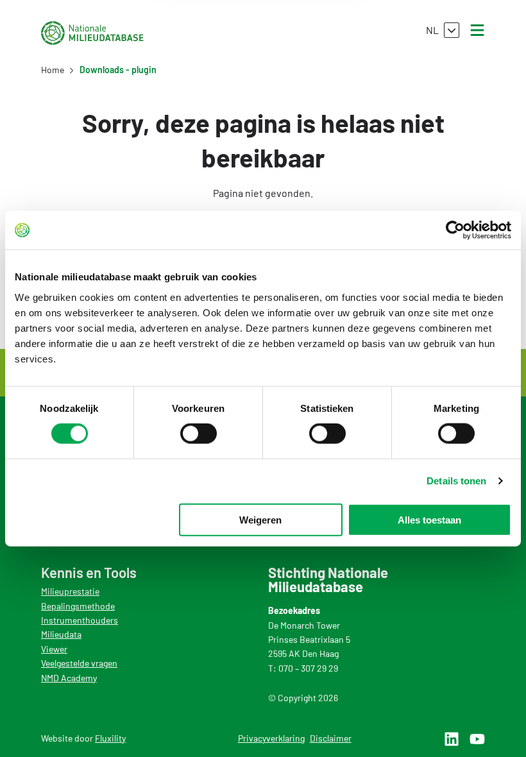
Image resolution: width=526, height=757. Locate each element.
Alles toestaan (429, 519)
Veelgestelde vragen (79, 663)
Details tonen (456, 480)
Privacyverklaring (271, 738)
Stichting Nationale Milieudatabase (92, 32)
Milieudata (61, 634)
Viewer (54, 648)
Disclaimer (331, 738)
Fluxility (110, 738)
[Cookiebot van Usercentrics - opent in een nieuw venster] (455, 230)
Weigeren (260, 519)
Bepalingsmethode (78, 605)
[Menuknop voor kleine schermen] (477, 30)
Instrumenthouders (79, 620)
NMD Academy (69, 677)
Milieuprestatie (70, 591)
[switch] (198, 433)
